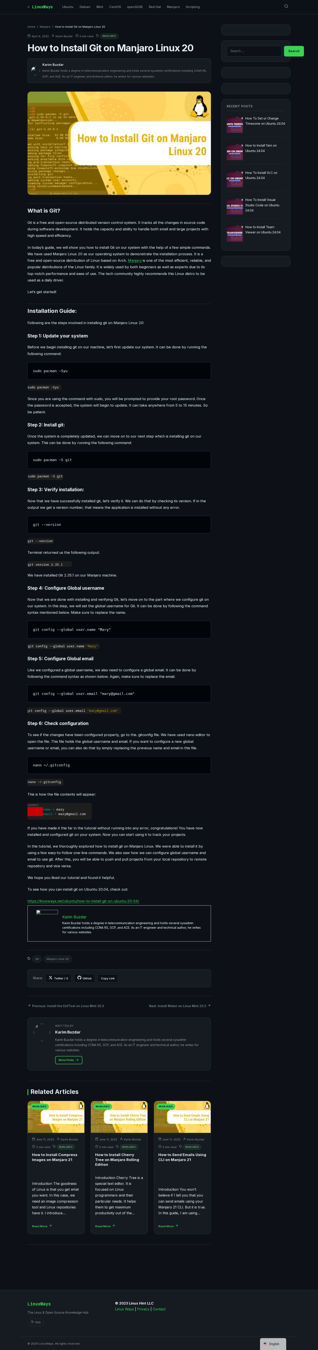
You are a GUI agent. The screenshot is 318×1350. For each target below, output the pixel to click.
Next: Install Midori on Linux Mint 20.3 (177, 1006)
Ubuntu (68, 7)
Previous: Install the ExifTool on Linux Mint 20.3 (68, 1006)
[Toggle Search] (286, 7)
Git (37, 959)
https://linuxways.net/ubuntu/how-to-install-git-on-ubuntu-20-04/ (83, 901)
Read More (39, 1226)
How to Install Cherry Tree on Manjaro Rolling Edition (117, 1160)
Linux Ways (124, 1309)
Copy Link (108, 978)
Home (31, 26)
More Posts (66, 1060)
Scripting (193, 7)
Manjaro (173, 7)
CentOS (115, 7)
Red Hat (155, 7)
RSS (38, 1322)
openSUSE (135, 7)
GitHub (87, 978)
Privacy (143, 1309)
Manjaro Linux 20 (58, 959)
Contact (159, 1309)
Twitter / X (61, 978)
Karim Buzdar (64, 36)
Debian (85, 7)
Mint (99, 7)
